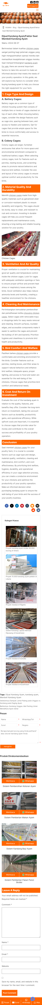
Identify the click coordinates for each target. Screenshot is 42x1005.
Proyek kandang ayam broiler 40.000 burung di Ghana (20, 549)
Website (5, 966)
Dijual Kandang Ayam (15, 694)
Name (5, 942)
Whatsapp (29, 781)
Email (5, 954)
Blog (14, 27)
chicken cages (32, 48)
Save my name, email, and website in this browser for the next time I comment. (20, 983)
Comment (7, 904)
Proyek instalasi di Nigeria (16, 605)
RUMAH (8, 27)
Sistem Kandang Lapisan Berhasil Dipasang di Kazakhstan (18, 631)
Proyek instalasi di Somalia (16, 659)
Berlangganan (33, 6)
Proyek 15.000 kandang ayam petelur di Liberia (21, 577)
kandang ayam (31, 694)
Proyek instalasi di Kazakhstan (17, 684)
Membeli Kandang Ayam (10, 697)
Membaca (10, 781)
